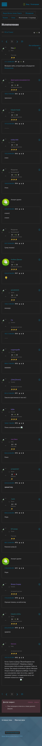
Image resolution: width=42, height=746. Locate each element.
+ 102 (15, 175)
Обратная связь (20, 720)
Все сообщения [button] (34, 45)
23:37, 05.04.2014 (9, 243)
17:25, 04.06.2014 (9, 598)
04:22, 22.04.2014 (9, 453)
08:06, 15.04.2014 (9, 363)
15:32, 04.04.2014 (9, 153)
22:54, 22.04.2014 (9, 483)
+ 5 (14, 355)
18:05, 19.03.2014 (9, 94)
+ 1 (14, 295)
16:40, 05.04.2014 (9, 183)
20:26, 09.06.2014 (9, 628)
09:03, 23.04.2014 (9, 513)
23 (22, 41)
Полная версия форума (12, 732)
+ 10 (15, 619)
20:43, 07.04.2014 (9, 273)
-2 (14, 474)
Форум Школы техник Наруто (10, 736)
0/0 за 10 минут (8, 32)
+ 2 (14, 265)
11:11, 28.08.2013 (9, 62)
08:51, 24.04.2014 (9, 542)
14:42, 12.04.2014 (9, 304)
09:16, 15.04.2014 (9, 393)
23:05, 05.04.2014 (9, 209)
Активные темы (7, 720)
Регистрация (35, 4)
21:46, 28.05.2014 (9, 568)
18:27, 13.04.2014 (9, 333)
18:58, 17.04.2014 (9, 423)
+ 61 (15, 414)
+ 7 (14, 145)
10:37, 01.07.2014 (9, 657)
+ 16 (15, 85)
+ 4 (14, 115)
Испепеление (9, 68)
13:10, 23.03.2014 (9, 123)
